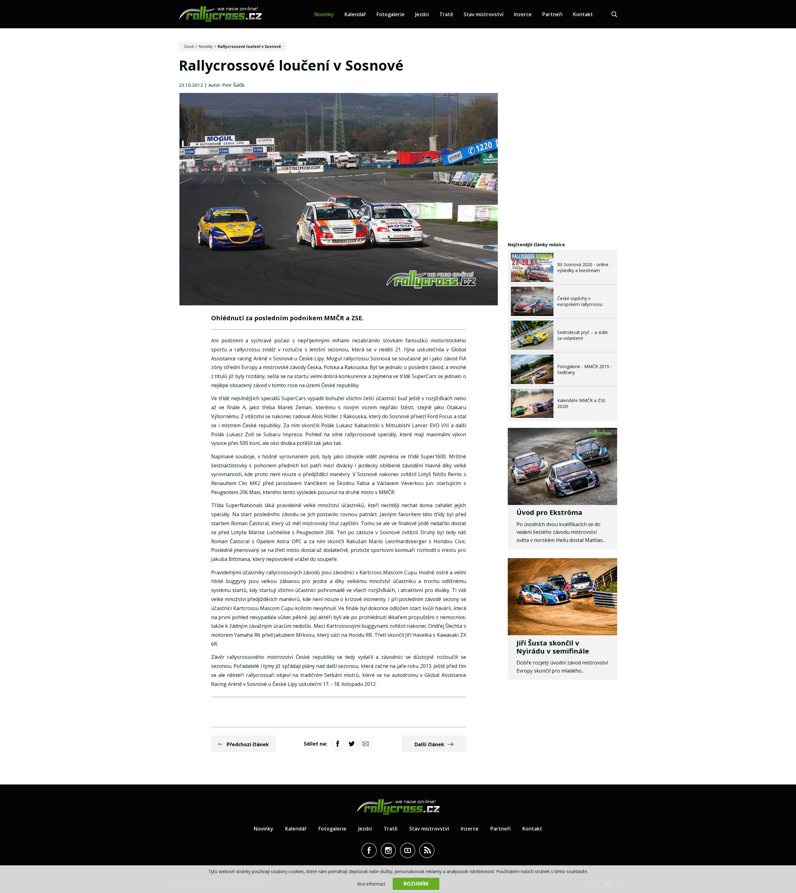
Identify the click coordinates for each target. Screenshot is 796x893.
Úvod (189, 46)
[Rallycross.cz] (220, 14)
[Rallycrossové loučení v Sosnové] (338, 200)
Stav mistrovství (483, 14)
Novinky (324, 14)
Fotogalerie (391, 14)
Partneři (552, 14)
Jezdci (422, 14)
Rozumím (416, 883)
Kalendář (355, 14)
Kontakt (583, 14)
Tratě (446, 14)
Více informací (371, 884)
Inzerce (523, 14)
